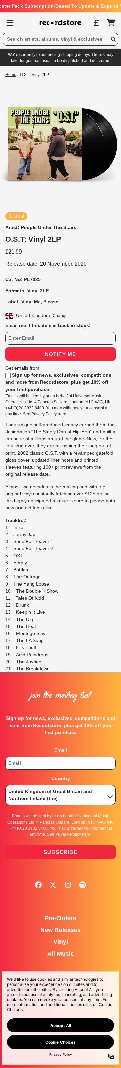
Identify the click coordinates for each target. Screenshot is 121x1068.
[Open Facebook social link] (38, 884)
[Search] (113, 39)
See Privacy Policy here (44, 414)
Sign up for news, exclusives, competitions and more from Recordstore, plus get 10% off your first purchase (58, 382)
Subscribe (60, 852)
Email (60, 750)
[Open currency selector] (96, 22)
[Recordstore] (60, 22)
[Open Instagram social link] (68, 884)
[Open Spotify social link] (82, 884)
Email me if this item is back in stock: (48, 325)
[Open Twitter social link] (53, 884)
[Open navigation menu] (10, 22)
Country (60, 778)
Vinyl (60, 941)
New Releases (60, 930)
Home (10, 74)
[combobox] (60, 39)
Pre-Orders (60, 918)
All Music (60, 953)
